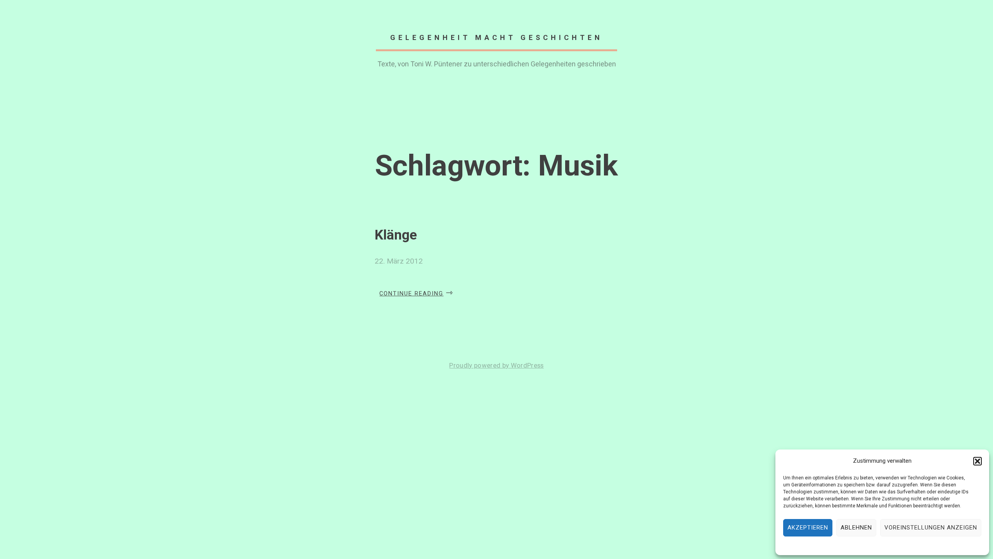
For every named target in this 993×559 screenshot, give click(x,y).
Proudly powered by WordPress (496, 365)
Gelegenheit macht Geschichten (496, 37)
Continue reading (416, 291)
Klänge (396, 235)
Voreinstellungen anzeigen (930, 527)
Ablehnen (856, 527)
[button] (977, 461)
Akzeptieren (807, 527)
